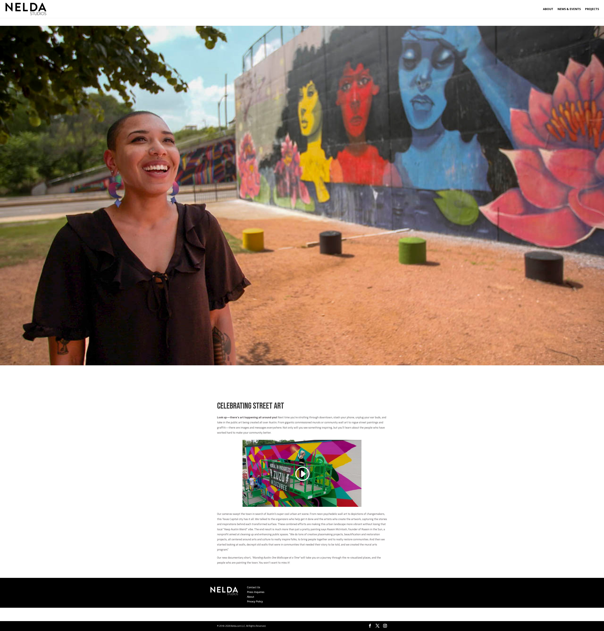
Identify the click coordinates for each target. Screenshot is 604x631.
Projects (592, 9)
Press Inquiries (255, 592)
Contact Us (253, 587)
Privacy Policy (255, 601)
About (548, 9)
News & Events (569, 9)
